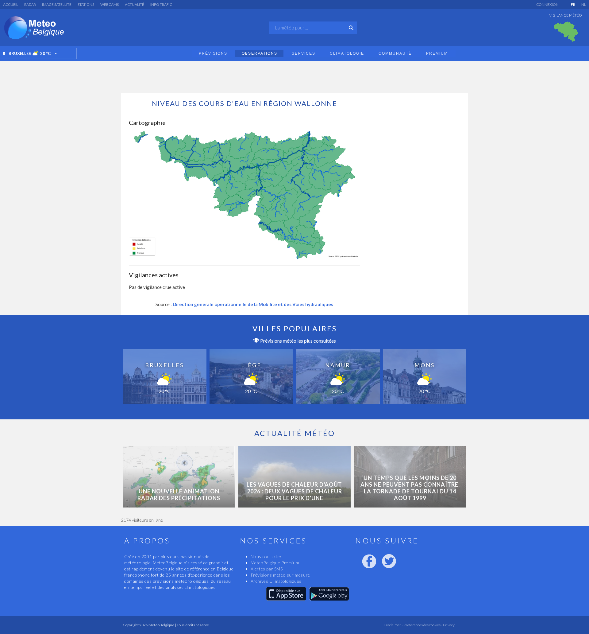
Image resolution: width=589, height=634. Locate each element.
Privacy (448, 625)
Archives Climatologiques (276, 581)
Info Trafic (161, 4)
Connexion (547, 4)
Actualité (134, 4)
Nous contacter (266, 556)
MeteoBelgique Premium (275, 562)
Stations (86, 4)
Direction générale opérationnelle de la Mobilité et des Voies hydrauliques (253, 304)
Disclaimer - (393, 625)
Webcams (109, 4)
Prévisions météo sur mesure (280, 575)
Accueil (10, 4)
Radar (30, 4)
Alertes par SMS (267, 568)
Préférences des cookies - (422, 625)
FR (573, 4)
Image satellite (56, 4)
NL (583, 4)
